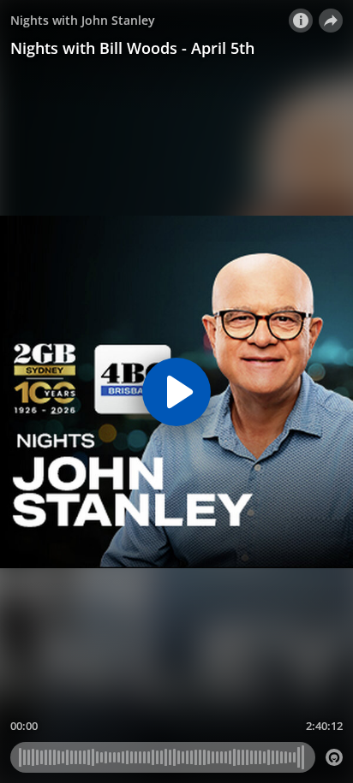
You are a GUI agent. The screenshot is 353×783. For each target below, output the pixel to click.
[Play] (176, 392)
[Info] (301, 21)
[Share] (331, 21)
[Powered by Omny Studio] (334, 757)
